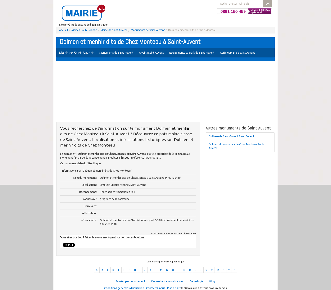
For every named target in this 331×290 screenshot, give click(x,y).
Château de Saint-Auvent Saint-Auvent (231, 136)
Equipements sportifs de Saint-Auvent (191, 52)
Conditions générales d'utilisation (124, 288)
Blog (212, 281)
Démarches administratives (167, 281)
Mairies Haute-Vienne (84, 30)
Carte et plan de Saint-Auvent (237, 52)
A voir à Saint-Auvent (151, 52)
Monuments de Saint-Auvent (148, 30)
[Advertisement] (165, 92)
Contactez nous (155, 288)
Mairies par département (130, 281)
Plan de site (174, 288)
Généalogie (196, 281)
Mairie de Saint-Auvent (114, 30)
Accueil (63, 30)
